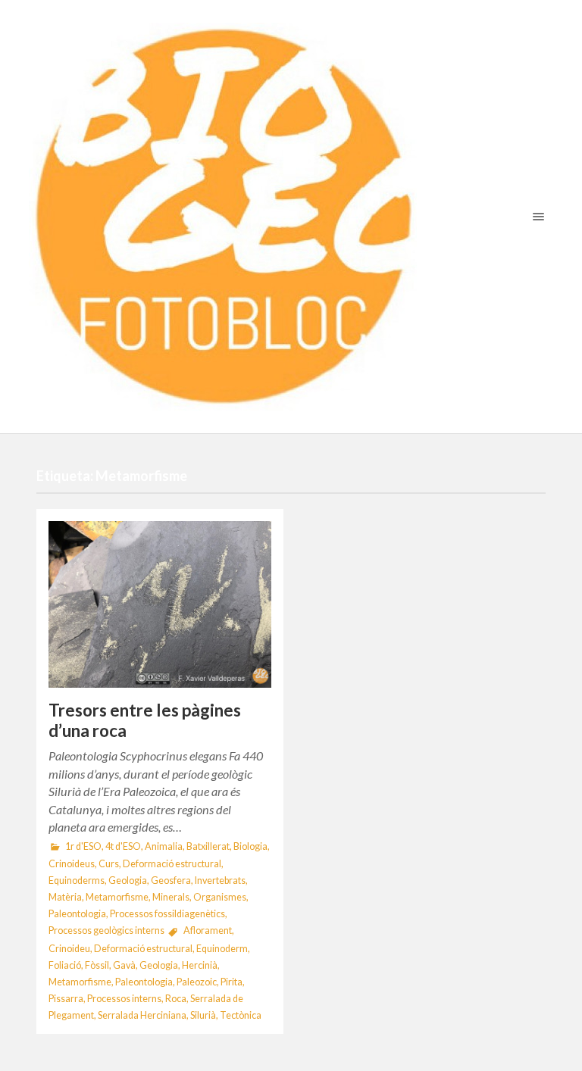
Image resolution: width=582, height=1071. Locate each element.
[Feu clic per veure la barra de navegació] (535, 216)
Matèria (65, 897)
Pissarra (65, 998)
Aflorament (207, 930)
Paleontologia (77, 914)
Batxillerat (208, 846)
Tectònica (240, 1015)
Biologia (250, 846)
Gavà (124, 965)
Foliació (64, 965)
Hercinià (199, 965)
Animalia (164, 846)
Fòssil (97, 965)
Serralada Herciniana (142, 1015)
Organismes (219, 897)
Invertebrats (220, 880)
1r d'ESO (83, 846)
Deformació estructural (172, 864)
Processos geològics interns (106, 930)
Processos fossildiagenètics (167, 914)
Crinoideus (71, 864)
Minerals (170, 897)
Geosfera (171, 880)
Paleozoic (197, 982)
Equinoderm (222, 948)
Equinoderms (76, 880)
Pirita (231, 982)
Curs (109, 864)
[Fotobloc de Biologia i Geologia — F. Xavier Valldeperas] (290, 217)
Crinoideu (69, 948)
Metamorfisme (117, 897)
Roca (175, 998)
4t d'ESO (123, 846)
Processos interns (124, 998)
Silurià (203, 1015)
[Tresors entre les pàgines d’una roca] (159, 604)
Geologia (127, 880)
